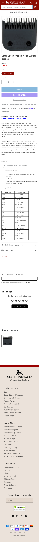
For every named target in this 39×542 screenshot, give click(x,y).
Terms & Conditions (12, 453)
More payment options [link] (19, 100)
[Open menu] (3, 2)
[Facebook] (13, 516)
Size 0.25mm (8, 74)
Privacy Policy (9, 450)
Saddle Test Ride (11, 441)
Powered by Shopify (25, 533)
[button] (20, 245)
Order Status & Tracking (13, 395)
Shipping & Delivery (12, 398)
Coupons (7, 482)
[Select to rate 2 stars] (15, 301)
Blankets (7, 473)
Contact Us (8, 407)
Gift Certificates (10, 479)
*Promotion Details (12, 404)
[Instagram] (17, 516)
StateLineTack (16, 533)
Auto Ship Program (11, 410)
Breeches (8, 470)
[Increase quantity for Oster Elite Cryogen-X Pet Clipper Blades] (13, 82)
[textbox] (20, 279)
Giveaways (8, 444)
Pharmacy (8, 488)
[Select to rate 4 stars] (22, 301)
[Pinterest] (26, 516)
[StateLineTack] (15, 2)
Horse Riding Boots (12, 467)
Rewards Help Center (12, 433)
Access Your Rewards (12, 413)
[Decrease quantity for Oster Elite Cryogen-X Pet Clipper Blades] (4, 82)
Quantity (4, 78)
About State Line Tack (13, 427)
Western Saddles (11, 476)
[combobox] (19, 7)
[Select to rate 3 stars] (19, 301)
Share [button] (6, 257)
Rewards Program (11, 429)
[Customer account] (31, 2)
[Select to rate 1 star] (12, 301)
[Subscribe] (30, 500)
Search (7, 392)
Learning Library (10, 447)
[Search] (35, 7)
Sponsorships (9, 438)
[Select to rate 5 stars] (26, 301)
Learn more (27, 282)
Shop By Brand (10, 485)
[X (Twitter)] (22, 516)
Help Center (9, 416)
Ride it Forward (10, 435)
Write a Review (19, 306)
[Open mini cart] (36, 2)
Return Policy (9, 401)
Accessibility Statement (13, 456)
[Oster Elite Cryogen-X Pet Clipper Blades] (8, 341)
